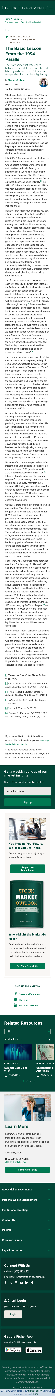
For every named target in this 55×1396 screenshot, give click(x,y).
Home (7, 19)
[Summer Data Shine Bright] (18, 1052)
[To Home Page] (25, 8)
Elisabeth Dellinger (17, 80)
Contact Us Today (27, 1169)
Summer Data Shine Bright (15, 1069)
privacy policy (35, 1390)
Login (13, 1314)
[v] (45, 471)
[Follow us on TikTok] (32, 1282)
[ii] (28, 303)
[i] (41, 181)
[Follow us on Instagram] (16, 1282)
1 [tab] (23, 1081)
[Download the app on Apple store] (34, 1350)
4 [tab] (34, 1081)
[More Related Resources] (49, 1039)
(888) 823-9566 (15, 1162)
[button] (17, 1189)
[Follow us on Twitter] (10, 1282)
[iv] (33, 436)
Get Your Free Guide (27, 966)
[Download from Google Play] (13, 1350)
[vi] (44, 604)
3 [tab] (30, 1081)
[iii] (32, 351)
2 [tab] (27, 1081)
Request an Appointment (27, 868)
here (35, 1394)
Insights (17, 19)
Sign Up (28, 802)
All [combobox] (8, 1031)
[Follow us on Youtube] (21, 1282)
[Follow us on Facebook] (5, 1282)
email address (15, 791)
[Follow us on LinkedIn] (26, 1282)
